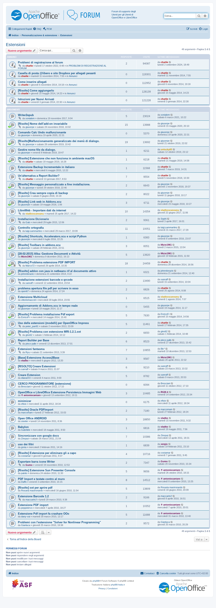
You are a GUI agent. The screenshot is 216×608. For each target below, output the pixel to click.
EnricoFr (25, 317)
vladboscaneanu (35, 213)
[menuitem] (37, 28)
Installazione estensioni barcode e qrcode (45, 279)
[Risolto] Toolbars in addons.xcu (39, 245)
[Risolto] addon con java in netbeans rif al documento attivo (57, 271)
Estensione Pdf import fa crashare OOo (43, 513)
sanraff (29, 283)
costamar (26, 456)
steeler (24, 421)
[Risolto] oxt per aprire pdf (35, 487)
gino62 (29, 335)
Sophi (163, 218)
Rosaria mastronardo (32, 490)
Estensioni (15, 44)
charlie (29, 65)
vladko (24, 360)
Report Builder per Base (33, 340)
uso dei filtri (26, 444)
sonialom (30, 118)
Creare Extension (29, 375)
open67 (25, 291)
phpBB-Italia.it (118, 584)
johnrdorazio (27, 274)
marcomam (27, 412)
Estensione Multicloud (32, 297)
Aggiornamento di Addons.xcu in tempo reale (48, 305)
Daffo (24, 482)
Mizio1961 (166, 244)
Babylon (23, 427)
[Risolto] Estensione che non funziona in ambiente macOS (56, 158)
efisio (23, 404)
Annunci (73, 76)
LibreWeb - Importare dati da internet (42, 210)
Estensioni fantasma (31, 349)
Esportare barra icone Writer (36, 461)
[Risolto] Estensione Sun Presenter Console (46, 470)
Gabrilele (25, 430)
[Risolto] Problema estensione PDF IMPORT (46, 262)
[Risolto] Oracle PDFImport (35, 409)
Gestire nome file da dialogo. (37, 149)
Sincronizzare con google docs (38, 435)
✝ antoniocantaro (31, 395)
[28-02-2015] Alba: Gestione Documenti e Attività (49, 253)
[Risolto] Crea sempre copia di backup (43, 193)
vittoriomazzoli (28, 300)
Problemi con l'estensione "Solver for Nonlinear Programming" (59, 522)
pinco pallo (31, 343)
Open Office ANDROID (32, 418)
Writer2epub (26, 115)
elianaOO (26, 378)
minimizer (24, 401)
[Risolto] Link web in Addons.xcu (39, 201)
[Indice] (59, 15)
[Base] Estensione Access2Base (38, 357)
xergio (164, 444)
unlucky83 (166, 149)
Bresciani (26, 386)
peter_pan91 (32, 326)
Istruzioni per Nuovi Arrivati (36, 99)
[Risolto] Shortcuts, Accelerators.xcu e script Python (52, 236)
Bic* (163, 348)
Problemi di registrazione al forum (40, 62)
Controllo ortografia (31, 227)
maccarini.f (31, 499)
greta (23, 447)
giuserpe (30, 127)
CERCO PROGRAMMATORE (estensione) (44, 383)
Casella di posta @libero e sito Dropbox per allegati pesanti (57, 73)
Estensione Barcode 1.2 (33, 496)
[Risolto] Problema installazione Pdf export (46, 314)
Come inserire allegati (32, 81)
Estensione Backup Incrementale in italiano (46, 167)
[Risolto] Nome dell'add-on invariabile (42, 123)
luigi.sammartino (34, 231)
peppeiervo (26, 508)
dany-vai (25, 516)
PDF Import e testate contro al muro (41, 479)
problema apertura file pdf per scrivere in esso (48, 288)
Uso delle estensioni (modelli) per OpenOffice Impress (53, 323)
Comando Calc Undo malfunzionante (42, 132)
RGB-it (164, 392)
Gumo (29, 465)
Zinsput (25, 438)
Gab (28, 222)
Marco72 (30, 265)
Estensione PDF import (33, 505)
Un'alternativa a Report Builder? (38, 175)
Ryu (28, 352)
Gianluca (25, 525)
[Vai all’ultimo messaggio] (170, 62)
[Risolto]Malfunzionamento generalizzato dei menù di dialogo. (59, 141)
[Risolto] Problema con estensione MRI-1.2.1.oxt (49, 331)
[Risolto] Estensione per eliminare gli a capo (47, 453)
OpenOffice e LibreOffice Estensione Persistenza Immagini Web (59, 392)
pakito (24, 473)
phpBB (96, 581)
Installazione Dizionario (33, 219)
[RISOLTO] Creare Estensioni (37, 366)
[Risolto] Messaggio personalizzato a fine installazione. (54, 184)
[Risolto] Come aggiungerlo (36, 90)
